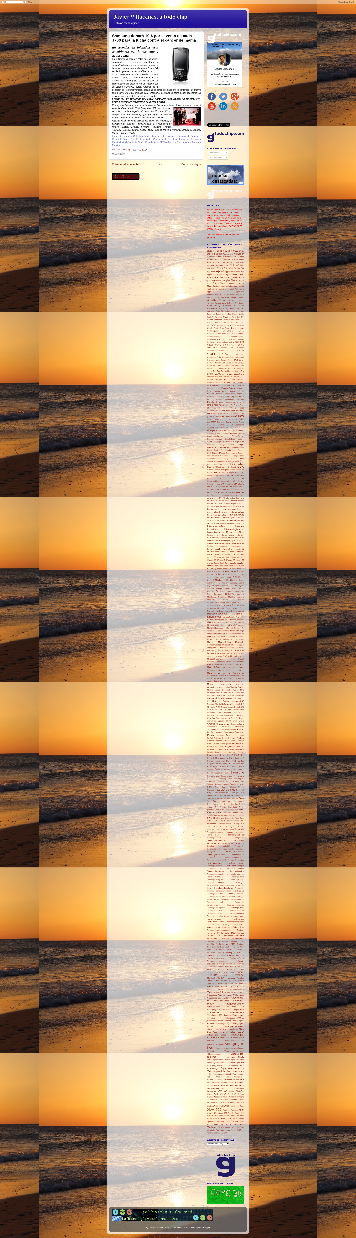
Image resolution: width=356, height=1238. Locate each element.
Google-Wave (233, 461)
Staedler (228, 818)
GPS (242, 461)
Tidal (242, 969)
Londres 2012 (227, 586)
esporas (210, 399)
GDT (214, 425)
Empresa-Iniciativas (214, 377)
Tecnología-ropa (238, 919)
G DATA (239, 416)
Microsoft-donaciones (215, 625)
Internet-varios (227, 552)
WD (225, 1091)
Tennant (221, 967)
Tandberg (223, 826)
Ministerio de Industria (218, 673)
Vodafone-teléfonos (215, 1088)
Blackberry (223, 308)
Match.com (211, 597)
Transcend (232, 978)
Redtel (224, 764)
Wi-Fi (216, 1094)
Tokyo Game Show (225, 972)
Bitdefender (212, 308)
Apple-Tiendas (212, 292)
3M (208, 254)
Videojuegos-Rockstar (235, 1065)
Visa (209, 1083)
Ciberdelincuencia (237, 336)
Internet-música (227, 535)
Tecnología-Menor (214, 896)
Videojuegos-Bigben (224, 1024)
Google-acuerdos (236, 433)
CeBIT (213, 325)
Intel (218, 492)
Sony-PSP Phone (230, 812)
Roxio (217, 769)
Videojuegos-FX (225, 1038)
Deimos (230, 360)
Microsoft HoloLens (215, 611)
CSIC (242, 354)
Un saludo (225, 986)
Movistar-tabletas (223, 687)
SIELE (217, 790)
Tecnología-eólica (237, 871)
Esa (226, 379)
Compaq (240, 348)
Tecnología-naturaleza (235, 905)
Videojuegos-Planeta (215, 1060)
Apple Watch (232, 274)
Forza (241, 408)
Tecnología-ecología (235, 866)
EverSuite (240, 399)
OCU (233, 715)
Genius (230, 425)
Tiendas (210, 972)
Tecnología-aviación (225, 843)
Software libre (238, 795)
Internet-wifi (239, 554)
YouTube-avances (226, 1127)
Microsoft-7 (229, 611)
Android (227, 268)
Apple (220, 271)
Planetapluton (225, 744)
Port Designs (220, 749)
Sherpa (233, 787)
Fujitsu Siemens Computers (232, 410)
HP (215, 472)
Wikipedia (217, 1097)
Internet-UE (239, 549)
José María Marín (226, 566)
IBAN (222, 484)
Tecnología (239, 829)
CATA (237, 322)
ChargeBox (239, 325)
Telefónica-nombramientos (217, 961)
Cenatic (220, 325)
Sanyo (228, 781)
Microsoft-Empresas (236, 625)
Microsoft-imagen (224, 634)
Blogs (218, 311)
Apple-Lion (233, 283)
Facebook (212, 402)
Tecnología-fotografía (215, 880)
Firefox (236, 405)
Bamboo (218, 303)
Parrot (229, 735)
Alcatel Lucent (233, 262)
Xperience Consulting (215, 1121)
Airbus (241, 259)
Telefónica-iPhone (237, 958)
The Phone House (231, 969)
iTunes (210, 563)
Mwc (242, 690)
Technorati (216, 829)
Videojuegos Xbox (236, 1010)
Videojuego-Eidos (221, 1001)
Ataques (241, 297)
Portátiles (230, 749)
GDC (209, 425)
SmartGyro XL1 (237, 793)
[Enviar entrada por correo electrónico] (134, 149)
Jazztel (233, 563)
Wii (225, 1094)
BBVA (235, 303)
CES (232, 325)
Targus (231, 826)
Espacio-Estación (229, 388)
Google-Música (231, 453)
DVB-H (238, 368)
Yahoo (234, 1121)
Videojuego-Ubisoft (234, 1003)
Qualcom (238, 758)
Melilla (225, 600)
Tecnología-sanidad (215, 922)
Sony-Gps (234, 804)
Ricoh (234, 766)
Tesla (232, 967)
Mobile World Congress (234, 678)
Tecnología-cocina (214, 857)
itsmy (238, 560)
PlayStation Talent (215, 747)
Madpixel (210, 588)
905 (220, 254)
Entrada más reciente (125, 164)
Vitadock (215, 1083)
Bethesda (227, 306)
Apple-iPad (217, 280)
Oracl (235, 721)
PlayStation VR (232, 746)
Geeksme (221, 425)
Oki (237, 715)
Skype (210, 793)
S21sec (223, 769)
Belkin (209, 306)
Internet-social (213, 549)
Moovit (210, 681)
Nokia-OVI (211, 712)
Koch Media (217, 571)
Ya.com (227, 1122)
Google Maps (221, 430)
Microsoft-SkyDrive (223, 656)
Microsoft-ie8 (212, 634)
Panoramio (220, 735)
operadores (211, 721)
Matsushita (222, 597)
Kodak (226, 571)
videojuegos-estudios (216, 1035)
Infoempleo (215, 490)
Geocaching (239, 425)
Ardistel (210, 297)
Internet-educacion (223, 523)
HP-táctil (240, 476)
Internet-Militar (238, 532)
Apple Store (212, 274)
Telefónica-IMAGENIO (215, 958)
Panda (210, 735)
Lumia (236, 586)
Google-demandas (227, 445)
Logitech (210, 586)
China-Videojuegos (214, 336)
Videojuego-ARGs (237, 992)
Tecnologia (229, 829)
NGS (242, 695)
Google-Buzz (230, 439)
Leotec (221, 577)
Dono (215, 368)
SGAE (209, 787)
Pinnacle (210, 741)
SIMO (232, 790)
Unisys (220, 989)
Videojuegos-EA (237, 1032)
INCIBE (229, 486)
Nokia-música (212, 710)
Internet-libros (212, 532)
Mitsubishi (237, 676)
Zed (238, 1130)
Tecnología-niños (237, 908)
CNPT (233, 345)
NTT (215, 715)
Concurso (234, 350)
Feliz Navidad (225, 402)
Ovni (229, 729)
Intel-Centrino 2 (213, 495)
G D (233, 416)
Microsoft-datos (214, 622)
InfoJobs (223, 490)
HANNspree (221, 467)
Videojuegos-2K (237, 1012)
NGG (238, 695)
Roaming (210, 769)
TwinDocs (211, 983)
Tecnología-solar (213, 924)
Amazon (210, 265)
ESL (234, 382)
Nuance (220, 715)
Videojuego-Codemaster (233, 995)
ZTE (221, 1133)
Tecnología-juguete (227, 885)
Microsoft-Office (228, 645)
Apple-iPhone (230, 280)
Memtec (241, 600)
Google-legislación (228, 450)
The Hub (218, 969)
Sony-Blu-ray (224, 804)
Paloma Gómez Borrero (225, 732)
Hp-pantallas (221, 475)
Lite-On (225, 583)
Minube (221, 676)
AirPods (215, 262)
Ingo (229, 490)
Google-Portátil (238, 456)
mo (243, 676)
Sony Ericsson (213, 801)
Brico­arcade (220, 314)
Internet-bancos (214, 509)
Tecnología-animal (214, 838)
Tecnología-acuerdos (235, 832)
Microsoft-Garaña (222, 631)
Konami (234, 571)
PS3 (236, 754)
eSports (219, 399)
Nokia (219, 706)
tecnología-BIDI (224, 846)
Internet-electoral (237, 523)
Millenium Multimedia (215, 670)
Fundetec (226, 416)
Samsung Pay (225, 779)
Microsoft (228, 605)
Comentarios (216, 158)
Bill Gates (239, 306)
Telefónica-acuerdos (216, 955)
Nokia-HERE (239, 707)
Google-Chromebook (224, 442)
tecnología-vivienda (223, 927)
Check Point (212, 328)
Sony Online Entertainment (233, 801)
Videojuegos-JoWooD (215, 1044)
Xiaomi (241, 1119)
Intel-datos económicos (230, 495)
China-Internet (228, 331)
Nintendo (219, 698)
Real (234, 761)
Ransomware (220, 761)
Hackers (240, 464)
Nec (242, 693)
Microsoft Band (223, 608)
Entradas (215, 153)
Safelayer (240, 769)
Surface (229, 821)
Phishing (240, 738)
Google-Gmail (212, 450)
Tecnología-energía (215, 871)
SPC (215, 818)
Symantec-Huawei (224, 824)
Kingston (240, 569)
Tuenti (233, 981)
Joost (216, 566)
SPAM (209, 818)
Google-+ (224, 433)
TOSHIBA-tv (221, 978)
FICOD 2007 (238, 402)
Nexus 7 (232, 695)
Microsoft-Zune (214, 667)
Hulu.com (210, 484)
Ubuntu (217, 986)
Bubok (235, 314)
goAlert (241, 428)
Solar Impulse (232, 798)
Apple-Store (239, 289)
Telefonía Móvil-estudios (232, 938)
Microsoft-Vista (218, 664)
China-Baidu (224, 328)
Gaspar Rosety (238, 422)
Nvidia (226, 715)
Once (209, 718)
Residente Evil (238, 764)
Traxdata (240, 978)
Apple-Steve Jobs (226, 289)
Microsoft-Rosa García (226, 653)
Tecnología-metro (228, 896)
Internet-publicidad (223, 543)
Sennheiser (234, 784)
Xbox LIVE (235, 1116)
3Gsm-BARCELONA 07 (233, 251)
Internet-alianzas (237, 501)
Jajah (222, 563)
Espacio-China (228, 385)
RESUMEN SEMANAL (218, 766)
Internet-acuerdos (222, 501)
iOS (214, 557)
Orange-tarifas (222, 724)
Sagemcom (219, 773)
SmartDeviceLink (221, 793)
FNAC (230, 408)
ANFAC (233, 268)
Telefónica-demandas (235, 955)
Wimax (225, 1097)
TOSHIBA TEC (226, 975)
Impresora (221, 487)
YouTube (211, 1127)
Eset (229, 382)
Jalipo (227, 563)
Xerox (235, 1119)
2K (218, 251)
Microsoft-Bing (221, 620)
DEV (223, 363)
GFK (216, 428)
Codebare (223, 348)
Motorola (218, 681)
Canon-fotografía (214, 320)
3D (221, 251)
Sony (241, 798)
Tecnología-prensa (237, 913)
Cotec (227, 354)
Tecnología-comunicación (234, 857)
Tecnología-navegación (216, 908)
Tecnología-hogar (237, 880)
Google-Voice (222, 461)
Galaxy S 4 (232, 419)
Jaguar (216, 563)
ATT (219, 300)
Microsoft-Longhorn (228, 636)
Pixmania (240, 741)
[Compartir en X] (118, 153)
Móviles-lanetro (238, 681)
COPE (241, 350)
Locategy (233, 583)
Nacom (224, 693)
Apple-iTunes (219, 283)
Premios (241, 752)
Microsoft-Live (213, 636)
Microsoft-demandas (235, 622)
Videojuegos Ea (235, 1007)
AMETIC (220, 268)
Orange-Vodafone (237, 724)
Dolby (209, 368)
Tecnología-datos (214, 863)
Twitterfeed (229, 983)
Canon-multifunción (230, 320)
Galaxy (209, 419)
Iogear (209, 557)
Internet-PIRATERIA (236, 538)
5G (217, 254)
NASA (230, 692)
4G (212, 254)
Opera (241, 718)
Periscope (217, 738)
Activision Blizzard (214, 257)
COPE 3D (215, 354)
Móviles (228, 681)
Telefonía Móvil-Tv (224, 947)
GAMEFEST (211, 422)
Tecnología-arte (238, 838)
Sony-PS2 (234, 810)
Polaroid (210, 749)
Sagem (210, 773)
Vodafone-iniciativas (217, 1085)
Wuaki (221, 1106)
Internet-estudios (216, 526)
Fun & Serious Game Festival (219, 413)
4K (214, 254)
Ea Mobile (225, 371)
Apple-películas (227, 286)
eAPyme (235, 371)
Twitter (219, 983)
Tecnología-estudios (235, 874)
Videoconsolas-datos (235, 989)
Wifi (221, 1094)
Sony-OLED (232, 807)
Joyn (235, 566)
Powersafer (239, 749)
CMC (237, 342)
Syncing (236, 824)
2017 (215, 251)
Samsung (125, 149)
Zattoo (233, 1130)
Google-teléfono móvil (234, 459)
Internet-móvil (212, 535)
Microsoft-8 (240, 611)
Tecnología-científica (216, 854)
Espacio (241, 383)
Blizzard (240, 308)
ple (243, 746)
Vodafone (239, 1082)
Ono (213, 718)
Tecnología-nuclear (214, 910)
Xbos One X (234, 1106)
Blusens (241, 311)
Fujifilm (210, 411)
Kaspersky (211, 568)
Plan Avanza (213, 744)
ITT (243, 560)
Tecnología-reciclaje (215, 916)
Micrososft (227, 667)
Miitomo (241, 667)
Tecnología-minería (221, 899)
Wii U (236, 1094)
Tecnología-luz (238, 891)
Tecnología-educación (215, 868)
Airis (209, 262)
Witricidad (211, 1102)
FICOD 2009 (224, 405)
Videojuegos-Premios (215, 1063)
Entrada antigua (191, 164)
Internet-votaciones (223, 554)
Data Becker (221, 360)
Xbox (242, 1106)
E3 (214, 371)
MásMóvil (240, 594)
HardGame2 (231, 467)
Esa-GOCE (220, 383)
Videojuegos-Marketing (224, 1048)
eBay (242, 371)
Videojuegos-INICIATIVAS (234, 1041)
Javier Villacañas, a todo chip (150, 16)
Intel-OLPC (221, 498)
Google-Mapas (218, 453)
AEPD (225, 259)
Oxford (233, 729)
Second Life (212, 784)
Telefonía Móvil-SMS (225, 944)
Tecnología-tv (227, 924)
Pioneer (218, 741)
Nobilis (212, 707)
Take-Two (215, 826)
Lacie (227, 574)
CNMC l (226, 345)
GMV (236, 428)
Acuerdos (227, 257)
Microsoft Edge (238, 608)
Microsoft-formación (215, 628)
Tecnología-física (237, 877)
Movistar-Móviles (225, 684)
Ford (235, 408)
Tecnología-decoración (235, 863)
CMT (242, 342)
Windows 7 (214, 1100)
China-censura (237, 328)
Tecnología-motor (237, 899)
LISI (218, 583)
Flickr (224, 408)
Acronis (230, 254)
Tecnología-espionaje (215, 874)
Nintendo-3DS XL (214, 704)
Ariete (217, 297)
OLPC (241, 715)
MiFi (234, 667)
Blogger (206, 1227)
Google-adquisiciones (215, 436)
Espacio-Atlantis (213, 385)
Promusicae (212, 755)
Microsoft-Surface (215, 659)
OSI (225, 729)
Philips (232, 738)
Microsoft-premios (224, 650)
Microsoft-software (237, 656)
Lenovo (215, 577)
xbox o (216, 1119)
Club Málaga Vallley (225, 342)
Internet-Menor (225, 532)
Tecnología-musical (215, 902)
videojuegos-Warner (223, 1080)
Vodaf (230, 1083)
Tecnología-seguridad (235, 922)
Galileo (241, 419)
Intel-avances (238, 492)
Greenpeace (212, 464)
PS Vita (222, 755)
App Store (211, 272)
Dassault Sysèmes (229, 357)
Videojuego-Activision (218, 992)
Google (211, 430)
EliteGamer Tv (221, 374)
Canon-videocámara (221, 322)
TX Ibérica (239, 983)
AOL (238, 268)
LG (239, 577)
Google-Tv (211, 461)
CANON (240, 317)
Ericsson (218, 380)
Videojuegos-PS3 (236, 1062)
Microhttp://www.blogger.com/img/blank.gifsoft (224, 602)
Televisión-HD (238, 964)
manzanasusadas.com (235, 591)
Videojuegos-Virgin (223, 1077)
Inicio (160, 164)
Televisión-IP (212, 967)
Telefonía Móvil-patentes (217, 941)
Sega (219, 784)
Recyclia (210, 764)
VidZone (236, 1080)
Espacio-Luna (220, 391)
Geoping (210, 428)
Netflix (214, 695)
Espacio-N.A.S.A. (237, 391)
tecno (223, 829)
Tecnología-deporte (214, 866)
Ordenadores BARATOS (218, 727)
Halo (209, 467)
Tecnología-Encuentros (235, 868)
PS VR (230, 755)
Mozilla (210, 690)
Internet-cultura (237, 512)
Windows (232, 1097)
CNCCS (210, 345)
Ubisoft (210, 986)
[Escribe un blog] (116, 153)
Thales (237, 967)
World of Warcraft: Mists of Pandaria (230, 1102)
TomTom (240, 972)
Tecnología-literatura (223, 891)
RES (230, 764)
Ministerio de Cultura (235, 670)
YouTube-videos (223, 1130)
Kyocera (221, 574)
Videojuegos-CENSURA (216, 1029)
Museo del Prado (223, 690)
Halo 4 (214, 467)
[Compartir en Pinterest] (124, 153)
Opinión (221, 721)
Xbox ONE (226, 1118)
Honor (209, 473)
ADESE (234, 257)
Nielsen (210, 698)
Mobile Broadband (214, 678)
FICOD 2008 (212, 405)
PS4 (231, 757)
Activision (239, 253)
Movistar (211, 684)
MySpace (211, 692)
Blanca (232, 308)
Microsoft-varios (224, 661)
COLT (232, 348)
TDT (237, 826)
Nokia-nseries (238, 710)
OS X (221, 729)
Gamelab (220, 422)
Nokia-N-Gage (225, 710)
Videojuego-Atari (214, 995)
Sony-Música (220, 807)
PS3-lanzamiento (220, 758)
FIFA (231, 405)
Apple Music (230, 272)
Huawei (241, 481)
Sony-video (227, 815)
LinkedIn (233, 580)
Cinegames (211, 339)
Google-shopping (213, 459)
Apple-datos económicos (227, 277)
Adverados (218, 259)
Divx (210, 366)
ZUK (225, 1133)
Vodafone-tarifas (237, 1085)
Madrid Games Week (226, 588)
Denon (241, 360)
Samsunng (211, 781)
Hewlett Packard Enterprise (218, 470)
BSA (229, 314)
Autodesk (226, 300)
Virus (242, 1080)
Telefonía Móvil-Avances (232, 933)
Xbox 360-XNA (224, 1116)
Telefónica (239, 952)
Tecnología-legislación (223, 888)
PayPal (210, 738)
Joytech (241, 566)
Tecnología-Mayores (236, 894)
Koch (209, 571)
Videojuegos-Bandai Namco (219, 1021)
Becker (241, 303)
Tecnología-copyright (236, 860)
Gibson (222, 428)
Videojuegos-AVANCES (234, 1018)
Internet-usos (213, 552)
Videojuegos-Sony (236, 1068)
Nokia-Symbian (224, 712)
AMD (232, 265)
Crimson (235, 354)
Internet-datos (237, 514)
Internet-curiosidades (216, 515)
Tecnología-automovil (216, 840)
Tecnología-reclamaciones (234, 916)
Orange (211, 723)
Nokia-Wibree (239, 712)
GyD (234, 464)
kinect (234, 568)
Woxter (215, 1106)
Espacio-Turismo (222, 396)
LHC (226, 580)
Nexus (219, 695)
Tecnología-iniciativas (216, 882)
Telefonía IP (213, 933)
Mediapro (240, 597)
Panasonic (239, 732)
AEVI (236, 260)
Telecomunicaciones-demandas (219, 930)
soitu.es (223, 798)
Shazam (225, 787)
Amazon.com (222, 265)
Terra (227, 967)
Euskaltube (229, 399)
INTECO (211, 492)
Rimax (241, 766)
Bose (209, 314)
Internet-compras (220, 512)
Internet (210, 501)
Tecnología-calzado (226, 849)
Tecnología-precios (237, 910)
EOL (242, 377)
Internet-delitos (213, 517)
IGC (212, 487)
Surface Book (238, 821)
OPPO (228, 721)
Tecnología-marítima (215, 894)
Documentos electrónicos (234, 366)
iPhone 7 (221, 560)
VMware (224, 1083)
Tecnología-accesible (215, 832)
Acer (225, 254)
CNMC (218, 345)
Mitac (231, 676)
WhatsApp (240, 1091)
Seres (242, 784)
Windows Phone (237, 1100)
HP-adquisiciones (232, 473)
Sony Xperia (212, 804)
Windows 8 (225, 1100)
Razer (228, 761)
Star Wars (235, 818)
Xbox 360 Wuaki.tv (230, 1110)
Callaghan (218, 317)
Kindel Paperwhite (224, 568)
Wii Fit (230, 1094)
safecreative (231, 769)
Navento (237, 693)
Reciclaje (240, 761)
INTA (242, 490)
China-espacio (213, 331)
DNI (215, 365)
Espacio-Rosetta (214, 394)
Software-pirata (213, 798)
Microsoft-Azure (229, 617)
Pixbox (233, 741)
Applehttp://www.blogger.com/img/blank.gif (223, 294)
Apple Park (240, 272)
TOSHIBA (212, 975)
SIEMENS (225, 790)
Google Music (232, 430)
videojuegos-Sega (216, 1068)
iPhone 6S (211, 560)
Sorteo (235, 815)
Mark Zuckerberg (214, 594)
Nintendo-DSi (227, 704)
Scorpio (236, 781)
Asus (233, 297)
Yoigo (241, 1124)
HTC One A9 (231, 478)
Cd (208, 325)
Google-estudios (238, 447)
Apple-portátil (238, 286)
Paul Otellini (238, 735)
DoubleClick (222, 368)
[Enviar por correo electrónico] (113, 153)
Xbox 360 (214, 1109)
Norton (209, 715)
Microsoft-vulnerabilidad (234, 664)
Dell (236, 360)
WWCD (227, 1106)
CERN (226, 325)
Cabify (241, 314)
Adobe (210, 259)
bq (214, 314)
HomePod (240, 470)
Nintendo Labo (230, 698)
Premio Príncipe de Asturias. (221, 752)
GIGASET (229, 428)
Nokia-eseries (228, 707)
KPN (215, 574)
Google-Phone (225, 456)
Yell (235, 1124)
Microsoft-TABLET (237, 659)
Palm (213, 732)
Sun (215, 821)
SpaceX (241, 815)
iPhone (233, 557)
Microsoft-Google (237, 631)
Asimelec (225, 297)
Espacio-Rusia (229, 394)
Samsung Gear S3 (228, 776)
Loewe (241, 583)
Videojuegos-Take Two (219, 1071)
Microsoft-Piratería (226, 648)
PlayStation (238, 743)
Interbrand (240, 498)
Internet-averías (237, 506)
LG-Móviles (217, 580)
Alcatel (223, 262)
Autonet (234, 300)
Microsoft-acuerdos (217, 613)
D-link (219, 357)
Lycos (241, 586)
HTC (209, 478)
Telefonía (240, 930)
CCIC (242, 322)
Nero (209, 695)
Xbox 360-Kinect (225, 1113)
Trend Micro (213, 981)
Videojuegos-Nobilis (235, 1057)
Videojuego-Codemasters (218, 998)
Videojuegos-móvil (214, 1054)
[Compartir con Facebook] (121, 153)
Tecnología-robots (214, 919)
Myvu (218, 693)
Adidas (241, 257)
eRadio (210, 380)
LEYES (235, 577)
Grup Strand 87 (224, 464)
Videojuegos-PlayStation (234, 1060)
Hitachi (232, 470)
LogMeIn (217, 586)
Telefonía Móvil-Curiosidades (220, 936)
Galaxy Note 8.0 (220, 419)
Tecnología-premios (214, 913)
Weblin (231, 1091)
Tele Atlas (238, 927)
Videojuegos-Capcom (234, 1026)
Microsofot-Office (213, 605)
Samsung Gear (213, 776)
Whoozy (210, 1094)
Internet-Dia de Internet (225, 520)
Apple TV (221, 275)
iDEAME (241, 484)
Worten (210, 1106)
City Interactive (229, 339)
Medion (210, 599)
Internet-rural (222, 546)
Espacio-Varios (237, 396)
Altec (242, 262)
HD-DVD (240, 467)
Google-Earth (225, 447)
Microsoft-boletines (236, 620)
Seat (242, 781)
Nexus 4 (225, 695)
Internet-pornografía (228, 540)
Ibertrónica (229, 484)
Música (235, 690)
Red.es (218, 764)
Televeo (229, 964)
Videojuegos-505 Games (219, 1015)
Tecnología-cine (237, 854)
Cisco (219, 339)
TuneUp (241, 981)
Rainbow (210, 761)
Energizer (236, 377)
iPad (219, 557)
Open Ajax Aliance (223, 718)
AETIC (230, 260)
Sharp (217, 787)
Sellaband (226, 784)
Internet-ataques (230, 503)
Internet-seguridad (237, 546)
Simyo (238, 790)
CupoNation (211, 357)
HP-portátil (231, 475)
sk (243, 790)
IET (208, 487)
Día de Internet (231, 363)
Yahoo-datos (226, 1124)
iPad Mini (225, 557)
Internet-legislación (234, 529)
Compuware (212, 350)
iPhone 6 (240, 557)
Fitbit (219, 408)
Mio (226, 676)
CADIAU (210, 317)
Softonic (219, 795)
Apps (242, 294)
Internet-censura (229, 509)
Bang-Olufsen (227, 303)
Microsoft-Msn (224, 642)
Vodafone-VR (239, 1088)
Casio (232, 322)
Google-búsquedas (214, 439)
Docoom (220, 366)
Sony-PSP (217, 812)
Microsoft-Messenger (224, 639)
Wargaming (211, 1091)
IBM (235, 484)
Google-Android (238, 436)
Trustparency (225, 981)
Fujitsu (216, 410)
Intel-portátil (230, 498)
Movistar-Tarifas (237, 687)
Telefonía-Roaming (224, 953)
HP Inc (221, 473)
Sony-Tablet (218, 815)
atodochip (211, 300)
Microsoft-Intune (238, 634)
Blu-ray (235, 311)
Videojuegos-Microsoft (234, 1051)
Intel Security (226, 492)
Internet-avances (223, 506)
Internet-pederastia (219, 538)
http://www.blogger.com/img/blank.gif (221, 481)
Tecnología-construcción (217, 860)
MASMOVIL (229, 594)
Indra (235, 487)
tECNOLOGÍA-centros (235, 852)
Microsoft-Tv (211, 662)
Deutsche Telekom (214, 363)
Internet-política (213, 540)
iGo (216, 487)
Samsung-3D (239, 779)
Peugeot (225, 738)
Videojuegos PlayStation (218, 1009)
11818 (209, 251)
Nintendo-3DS (238, 701)
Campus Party (229, 317)
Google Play (215, 433)
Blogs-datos (226, 311)
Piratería (226, 741)
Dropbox (231, 368)
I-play (218, 484)
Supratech (221, 821)
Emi (230, 374)
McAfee (231, 597)
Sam (227, 773)
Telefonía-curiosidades (224, 950)
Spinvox (220, 818)
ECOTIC (210, 374)
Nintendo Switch (220, 701)
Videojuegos (213, 1006)
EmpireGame (238, 374)
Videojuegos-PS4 (214, 1065)
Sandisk (220, 781)
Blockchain (211, 311)
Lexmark (228, 577)
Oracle (241, 721)
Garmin (228, 422)
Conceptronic (223, 350)
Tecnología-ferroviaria (215, 877)
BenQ (217, 306)
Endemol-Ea (227, 377)
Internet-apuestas (215, 503)
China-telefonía (238, 334)
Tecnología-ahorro (236, 835)
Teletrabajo (220, 964)
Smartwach (211, 795)
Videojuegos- (213, 1012)
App (242, 268)
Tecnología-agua (213, 835)
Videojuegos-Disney (220, 1032)
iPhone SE (230, 560)
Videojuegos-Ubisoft (222, 1074)
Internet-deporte (229, 518)
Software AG (228, 795)
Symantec (211, 824)
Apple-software (213, 289)
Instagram (235, 490)
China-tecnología (223, 334)
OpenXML (234, 718)
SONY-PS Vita (222, 810)
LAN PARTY (234, 574)
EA (218, 371)
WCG (220, 1091)
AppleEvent (239, 292)
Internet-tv (227, 549)
